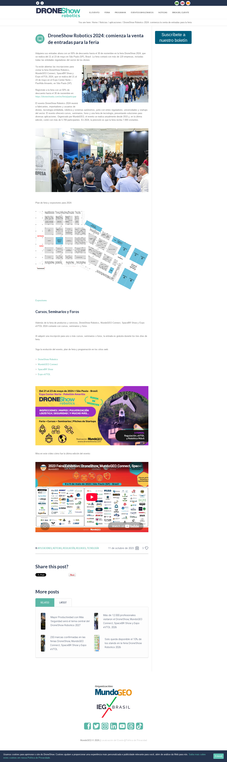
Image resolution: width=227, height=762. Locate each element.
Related (45, 602)
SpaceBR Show (45, 369)
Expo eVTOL (44, 374)
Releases (81, 548)
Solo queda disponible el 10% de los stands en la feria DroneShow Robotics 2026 (123, 643)
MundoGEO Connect (48, 364)
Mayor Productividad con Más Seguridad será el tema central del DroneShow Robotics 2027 (70, 621)
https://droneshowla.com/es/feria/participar (55, 96)
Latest (63, 602)
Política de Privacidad (136, 740)
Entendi (218, 756)
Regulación (69, 548)
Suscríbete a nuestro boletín (173, 37)
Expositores (41, 300)
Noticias (103, 22)
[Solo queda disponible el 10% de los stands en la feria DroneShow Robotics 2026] (97, 643)
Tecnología (93, 548)
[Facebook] (42, 3)
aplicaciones (115, 22)
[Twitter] (37, 3)
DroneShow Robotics (48, 359)
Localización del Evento (112, 740)
